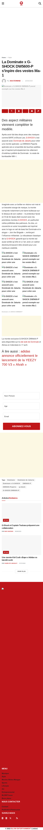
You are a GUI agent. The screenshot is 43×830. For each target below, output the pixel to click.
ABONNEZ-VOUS (21, 426)
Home (4, 57)
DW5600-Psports (9, 487)
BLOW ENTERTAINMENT (21, 829)
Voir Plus (21, 571)
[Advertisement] (21, 31)
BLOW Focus (7, 795)
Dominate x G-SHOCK (11, 483)
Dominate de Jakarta (22, 140)
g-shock (22, 487)
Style (10, 57)
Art (3, 789)
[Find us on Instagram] (6, 818)
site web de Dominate (29, 341)
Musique (5, 773)
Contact (5, 806)
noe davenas (9, 531)
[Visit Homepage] (21, 3)
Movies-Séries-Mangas (11, 780)
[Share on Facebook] (5, 111)
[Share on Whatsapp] (19, 111)
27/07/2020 (22, 563)
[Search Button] (40, 3)
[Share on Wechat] (25, 111)
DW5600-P (27, 483)
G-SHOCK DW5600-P (11, 490)
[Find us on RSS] (17, 818)
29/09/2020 (17, 531)
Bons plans (6, 798)
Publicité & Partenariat (11, 810)
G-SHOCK (30, 137)
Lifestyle (5, 786)
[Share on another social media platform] (38, 111)
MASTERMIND (15, 81)
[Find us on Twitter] (10, 818)
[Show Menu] (3, 3)
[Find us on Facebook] (2, 818)
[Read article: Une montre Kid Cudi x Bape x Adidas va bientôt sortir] (21, 545)
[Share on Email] (32, 111)
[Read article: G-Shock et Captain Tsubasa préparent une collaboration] (21, 513)
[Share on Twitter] (12, 111)
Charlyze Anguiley (11, 563)
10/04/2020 (29, 81)
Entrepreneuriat (8, 792)
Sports (4, 783)
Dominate (11, 480)
